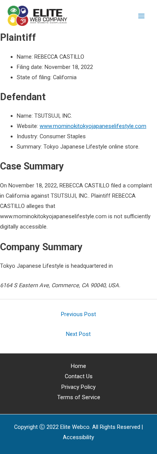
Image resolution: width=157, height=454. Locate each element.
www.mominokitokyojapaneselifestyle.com (93, 126)
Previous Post (78, 314)
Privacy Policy (78, 387)
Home (78, 366)
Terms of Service (78, 397)
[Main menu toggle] (141, 16)
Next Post (78, 334)
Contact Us (79, 376)
